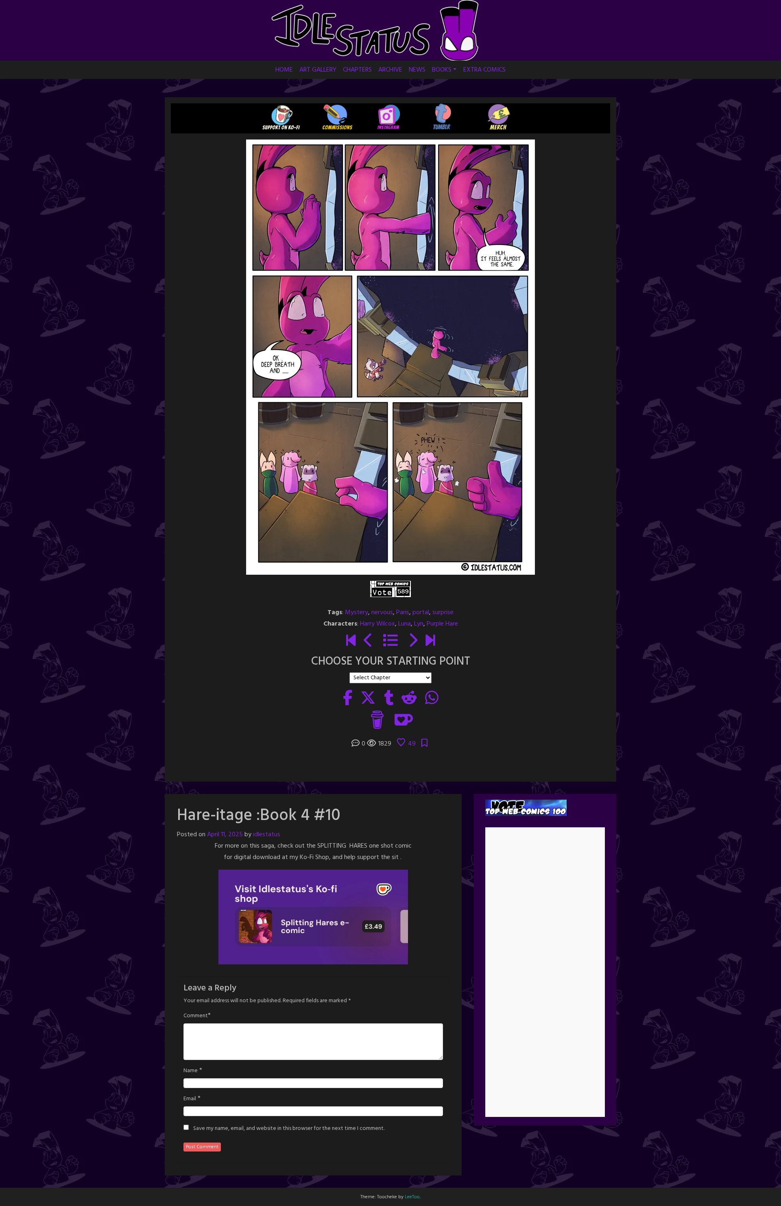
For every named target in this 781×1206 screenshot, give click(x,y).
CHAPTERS (357, 70)
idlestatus (266, 834)
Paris (402, 612)
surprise (443, 612)
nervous (382, 612)
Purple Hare (442, 624)
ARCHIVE (390, 70)
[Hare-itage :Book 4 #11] (412, 641)
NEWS (417, 70)
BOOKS (442, 70)
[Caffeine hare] (351, 641)
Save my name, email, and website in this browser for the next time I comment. (288, 1129)
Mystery (356, 612)
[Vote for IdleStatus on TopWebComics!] (390, 589)
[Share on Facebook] (347, 699)
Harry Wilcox (377, 624)
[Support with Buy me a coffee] (377, 719)
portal (420, 612)
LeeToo (412, 1197)
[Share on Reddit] (409, 699)
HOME (284, 70)
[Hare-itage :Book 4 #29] (430, 641)
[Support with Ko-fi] (404, 719)
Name (190, 1071)
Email (189, 1099)
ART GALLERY (317, 70)
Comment (195, 1016)
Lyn (418, 624)
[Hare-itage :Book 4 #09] (368, 641)
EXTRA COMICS (484, 70)
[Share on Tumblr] (388, 699)
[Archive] (390, 641)
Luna (404, 624)
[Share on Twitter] (368, 699)
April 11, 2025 (225, 834)
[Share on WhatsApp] (431, 699)
